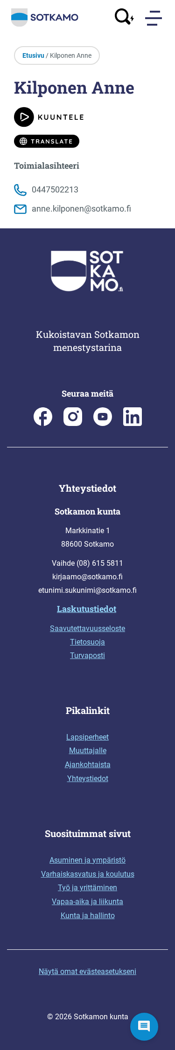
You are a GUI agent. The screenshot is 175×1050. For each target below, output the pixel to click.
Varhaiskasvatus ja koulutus (87, 874)
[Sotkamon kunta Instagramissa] (72, 423)
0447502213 (55, 189)
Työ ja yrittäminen (87, 887)
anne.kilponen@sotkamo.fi (81, 208)
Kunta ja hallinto (88, 915)
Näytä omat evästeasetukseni (87, 971)
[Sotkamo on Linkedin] (132, 423)
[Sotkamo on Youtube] (102, 423)
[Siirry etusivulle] (44, 24)
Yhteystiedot (87, 778)
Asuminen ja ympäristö (87, 860)
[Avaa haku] (124, 18)
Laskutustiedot (86, 608)
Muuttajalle (87, 750)
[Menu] (154, 18)
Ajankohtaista (88, 764)
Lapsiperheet (87, 737)
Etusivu (33, 55)
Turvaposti (87, 655)
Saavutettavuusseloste (87, 628)
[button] (144, 1027)
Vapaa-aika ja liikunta (87, 901)
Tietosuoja (87, 642)
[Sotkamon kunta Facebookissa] (43, 423)
